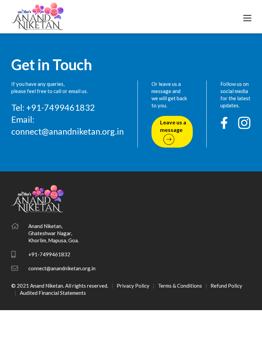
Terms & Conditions (180, 286)
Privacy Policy (133, 286)
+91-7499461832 (49, 254)
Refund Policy (226, 286)
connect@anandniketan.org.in (67, 131)
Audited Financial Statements (53, 293)
